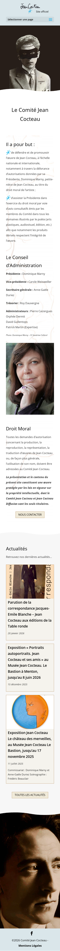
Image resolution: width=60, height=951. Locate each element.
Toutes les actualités (30, 795)
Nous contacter (30, 514)
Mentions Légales (30, 945)
